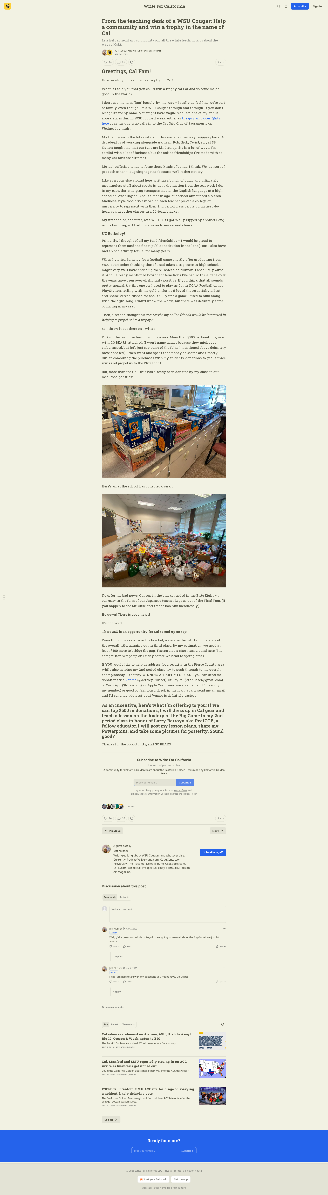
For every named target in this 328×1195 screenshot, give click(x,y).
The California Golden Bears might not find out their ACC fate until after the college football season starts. (146, 1099)
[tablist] (116, 897)
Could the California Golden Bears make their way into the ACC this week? (145, 1070)
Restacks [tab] (124, 897)
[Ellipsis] (224, 928)
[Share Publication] (286, 6)
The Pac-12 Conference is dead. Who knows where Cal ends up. (139, 1043)
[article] (164, 1043)
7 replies (117, 956)
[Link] (97, 71)
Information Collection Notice (163, 793)
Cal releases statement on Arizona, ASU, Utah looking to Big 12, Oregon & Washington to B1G (147, 1036)
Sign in (317, 6)
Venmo (130, 680)
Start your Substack (155, 1179)
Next (215, 830)
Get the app (181, 1179)
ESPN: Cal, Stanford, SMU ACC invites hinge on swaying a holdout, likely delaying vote (148, 1091)
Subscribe (299, 6)
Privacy (168, 1170)
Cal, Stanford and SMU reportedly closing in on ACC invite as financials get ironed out (144, 1063)
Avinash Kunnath (125, 1047)
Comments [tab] (110, 897)
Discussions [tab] (128, 1024)
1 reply (117, 991)
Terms (177, 1170)
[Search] (278, 6)
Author (114, 932)
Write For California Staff (147, 51)
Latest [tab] (114, 1024)
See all (109, 1119)
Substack (147, 1187)
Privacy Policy (190, 793)
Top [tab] (106, 1024)
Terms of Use (180, 790)
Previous (114, 830)
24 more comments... (113, 1007)
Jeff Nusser (121, 51)
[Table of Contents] (3, 597)
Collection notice (192, 1170)
